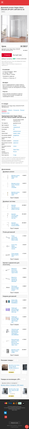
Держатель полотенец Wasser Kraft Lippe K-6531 (14, 270)
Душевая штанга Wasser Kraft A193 (15, 193)
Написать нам (14, 422)
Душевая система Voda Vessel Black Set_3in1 (14, 216)
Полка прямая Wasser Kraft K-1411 (15, 255)
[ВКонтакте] (5, 412)
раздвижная (16, 135)
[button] (27, 427)
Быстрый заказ (17, 55)
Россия (15, 151)
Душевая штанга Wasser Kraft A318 (15, 177)
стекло (14, 146)
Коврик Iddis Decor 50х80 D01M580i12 (14, 301)
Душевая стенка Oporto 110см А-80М (15, 351)
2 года (14, 155)
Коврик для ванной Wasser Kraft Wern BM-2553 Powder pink (15, 319)
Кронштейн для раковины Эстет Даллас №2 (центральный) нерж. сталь (15, 342)
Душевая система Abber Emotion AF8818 (15, 224)
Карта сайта (14, 410)
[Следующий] (25, 28)
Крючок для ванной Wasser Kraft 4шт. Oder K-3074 (15, 288)
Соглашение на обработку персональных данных (14, 407)
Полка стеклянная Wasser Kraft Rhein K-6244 (14, 238)
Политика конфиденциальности (14, 406)
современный (16, 127)
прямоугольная (17, 131)
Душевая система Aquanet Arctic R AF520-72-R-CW (15, 207)
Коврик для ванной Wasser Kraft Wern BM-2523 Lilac (15, 310)
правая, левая (16, 133)
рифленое (15, 142)
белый (14, 125)
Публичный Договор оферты (14, 408)
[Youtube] (5, 417)
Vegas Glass (16, 149)
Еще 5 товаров (14, 197)
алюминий (15, 140)
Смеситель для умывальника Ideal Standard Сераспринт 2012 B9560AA (15, 332)
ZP (14, 129)
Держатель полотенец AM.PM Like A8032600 (14, 279)
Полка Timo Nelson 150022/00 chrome (14, 246)
